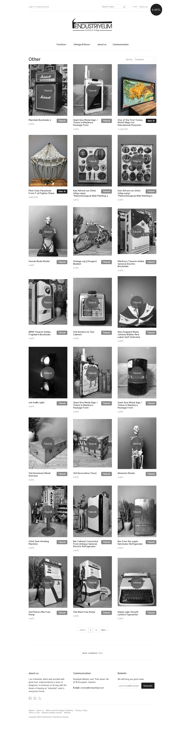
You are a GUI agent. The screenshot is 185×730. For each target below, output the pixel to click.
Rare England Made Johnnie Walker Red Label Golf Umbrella (129, 334)
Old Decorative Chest (85, 473)
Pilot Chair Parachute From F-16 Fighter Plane (41, 191)
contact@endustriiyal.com (92, 687)
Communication (120, 44)
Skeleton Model (126, 473)
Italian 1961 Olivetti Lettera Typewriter (128, 613)
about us (102, 44)
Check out (143, 6)
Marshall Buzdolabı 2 (40, 120)
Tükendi (62, 120)
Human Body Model (39, 261)
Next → (104, 630)
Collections (92, 653)
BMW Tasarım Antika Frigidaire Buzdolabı (40, 333)
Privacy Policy (81, 710)
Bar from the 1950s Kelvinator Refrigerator (130, 542)
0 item (135, 6)
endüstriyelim (46, 717)
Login (31, 6)
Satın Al (151, 120)
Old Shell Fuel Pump (84, 612)
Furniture (61, 44)
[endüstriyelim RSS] (39, 698)
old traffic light (36, 402)
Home (84, 653)
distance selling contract (52, 713)
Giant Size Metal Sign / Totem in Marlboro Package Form (85, 122)
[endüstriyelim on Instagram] (35, 698)
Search (32, 710)
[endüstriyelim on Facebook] (30, 698)
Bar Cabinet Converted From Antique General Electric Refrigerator (85, 544)
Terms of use (34, 713)
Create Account (42, 6)
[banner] (92, 25)
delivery (67, 713)
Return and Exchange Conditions (59, 710)
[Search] (124, 6)
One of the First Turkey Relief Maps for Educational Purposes (130, 122)
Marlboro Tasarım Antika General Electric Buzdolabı (131, 264)
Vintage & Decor (82, 44)
